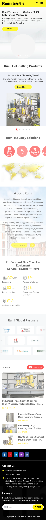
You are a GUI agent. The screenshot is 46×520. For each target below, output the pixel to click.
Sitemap (36, 517)
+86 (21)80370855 (13, 475)
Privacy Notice (26, 517)
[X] (10, 454)
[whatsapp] (21, 454)
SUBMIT (38, 507)
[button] (20, 55)
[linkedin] (16, 454)
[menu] (41, 3)
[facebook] (4, 454)
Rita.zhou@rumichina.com (16, 471)
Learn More (9, 29)
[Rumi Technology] (13, 3)
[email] (27, 454)
